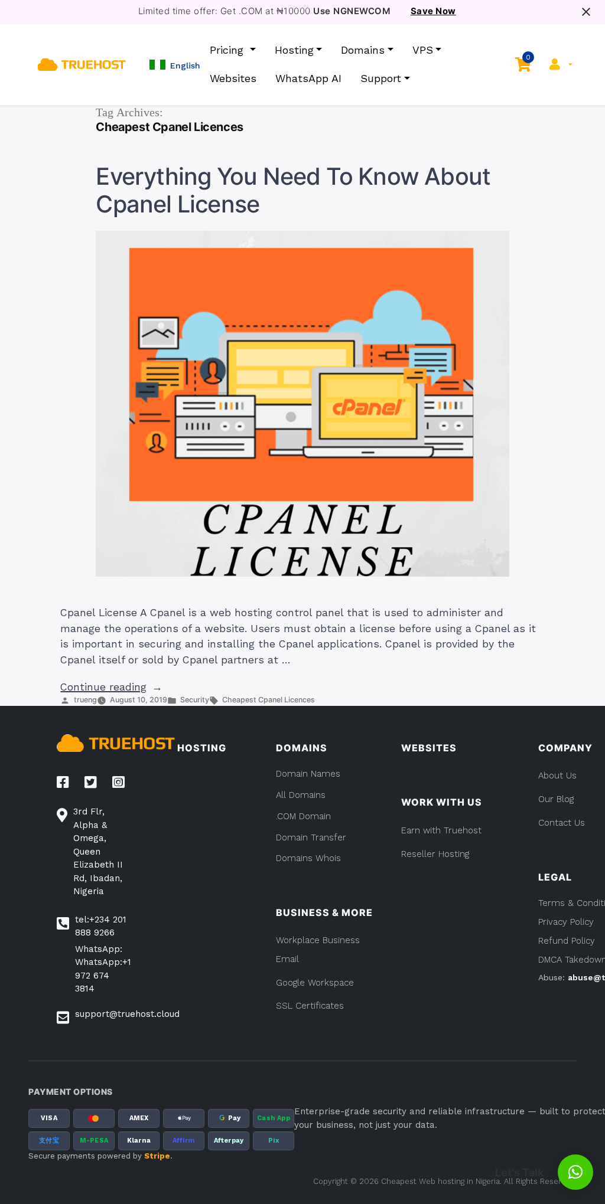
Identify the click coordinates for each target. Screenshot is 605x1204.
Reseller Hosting (435, 854)
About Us (557, 775)
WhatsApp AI (308, 78)
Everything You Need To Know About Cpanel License (293, 190)
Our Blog (556, 799)
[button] (174, 65)
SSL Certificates (310, 1005)
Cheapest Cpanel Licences (268, 699)
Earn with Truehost (441, 830)
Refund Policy (566, 940)
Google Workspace (315, 982)
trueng (85, 699)
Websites (233, 78)
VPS (422, 50)
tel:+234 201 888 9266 (100, 926)
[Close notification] (586, 12)
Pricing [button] (228, 50)
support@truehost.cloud (127, 1014)
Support (380, 78)
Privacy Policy (566, 922)
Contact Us (561, 822)
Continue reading (111, 687)
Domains (363, 50)
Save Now (433, 11)
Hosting (294, 50)
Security (194, 699)
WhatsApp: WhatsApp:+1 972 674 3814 (103, 969)
